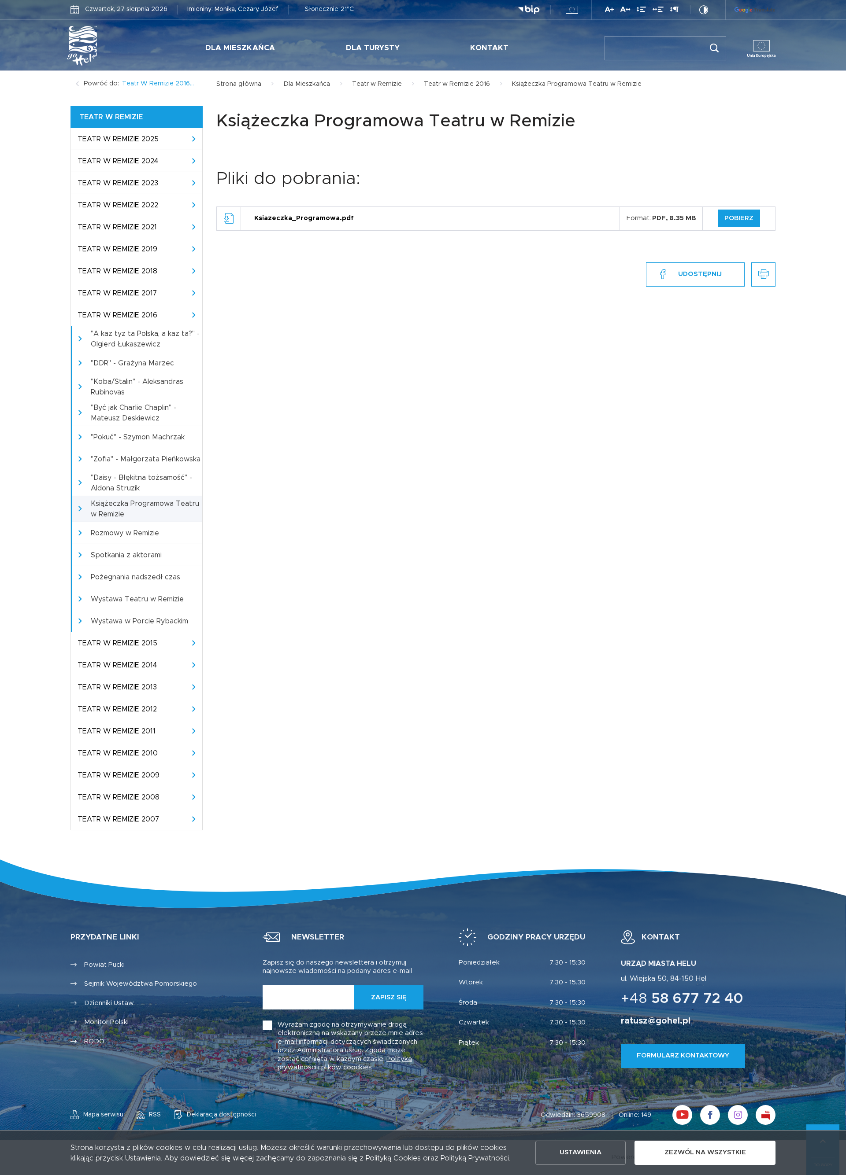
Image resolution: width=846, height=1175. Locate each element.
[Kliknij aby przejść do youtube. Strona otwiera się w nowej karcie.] (682, 1115)
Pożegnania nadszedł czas (135, 577)
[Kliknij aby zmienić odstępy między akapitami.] (674, 11)
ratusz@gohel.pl (655, 1021)
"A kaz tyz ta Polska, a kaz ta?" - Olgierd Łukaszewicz (145, 339)
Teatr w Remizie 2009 (119, 775)
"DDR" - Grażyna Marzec (132, 363)
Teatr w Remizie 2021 (117, 227)
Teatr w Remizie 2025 (118, 139)
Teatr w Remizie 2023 (118, 183)
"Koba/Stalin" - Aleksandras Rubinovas (137, 387)
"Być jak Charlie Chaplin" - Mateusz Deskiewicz (133, 413)
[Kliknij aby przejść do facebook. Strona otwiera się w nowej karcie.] (710, 1115)
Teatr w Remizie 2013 (117, 687)
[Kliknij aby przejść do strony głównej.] (109, 46)
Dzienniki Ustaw (109, 1003)
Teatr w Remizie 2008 (119, 797)
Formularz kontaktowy (683, 1055)
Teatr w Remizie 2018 (117, 271)
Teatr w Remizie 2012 (117, 709)
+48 (682, 999)
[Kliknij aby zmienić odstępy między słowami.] (658, 11)
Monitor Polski (106, 1022)
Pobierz (738, 218)
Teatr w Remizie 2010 (118, 753)
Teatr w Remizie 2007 (118, 819)
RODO (94, 1041)
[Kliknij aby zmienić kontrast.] (703, 9)
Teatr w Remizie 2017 (117, 293)
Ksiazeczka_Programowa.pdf (304, 218)
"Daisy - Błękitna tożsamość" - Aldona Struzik (141, 483)
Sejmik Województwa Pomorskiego (140, 983)
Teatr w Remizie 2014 (117, 665)
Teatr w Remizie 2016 (117, 315)
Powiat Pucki (104, 964)
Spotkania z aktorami (126, 555)
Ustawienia (580, 1152)
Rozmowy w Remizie (125, 533)
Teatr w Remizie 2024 (118, 161)
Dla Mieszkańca (240, 48)
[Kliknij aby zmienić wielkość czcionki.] (609, 11)
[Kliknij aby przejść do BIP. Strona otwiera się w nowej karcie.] (529, 10)
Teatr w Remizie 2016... (158, 84)
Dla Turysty (373, 48)
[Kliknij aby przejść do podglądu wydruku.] (763, 274)
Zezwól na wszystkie (705, 1152)
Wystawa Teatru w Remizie (137, 599)
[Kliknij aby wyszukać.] (714, 48)
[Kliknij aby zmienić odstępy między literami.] (625, 11)
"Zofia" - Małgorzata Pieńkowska (145, 459)
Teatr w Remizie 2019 (117, 249)
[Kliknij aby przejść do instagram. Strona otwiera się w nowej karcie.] (738, 1115)
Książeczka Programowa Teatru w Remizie (145, 509)
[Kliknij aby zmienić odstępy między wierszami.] (641, 11)
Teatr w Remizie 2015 (117, 643)
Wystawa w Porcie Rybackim (139, 621)
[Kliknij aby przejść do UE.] (572, 10)
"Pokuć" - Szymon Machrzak (138, 437)
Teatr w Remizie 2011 (117, 731)
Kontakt (489, 48)
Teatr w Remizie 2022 (118, 205)
